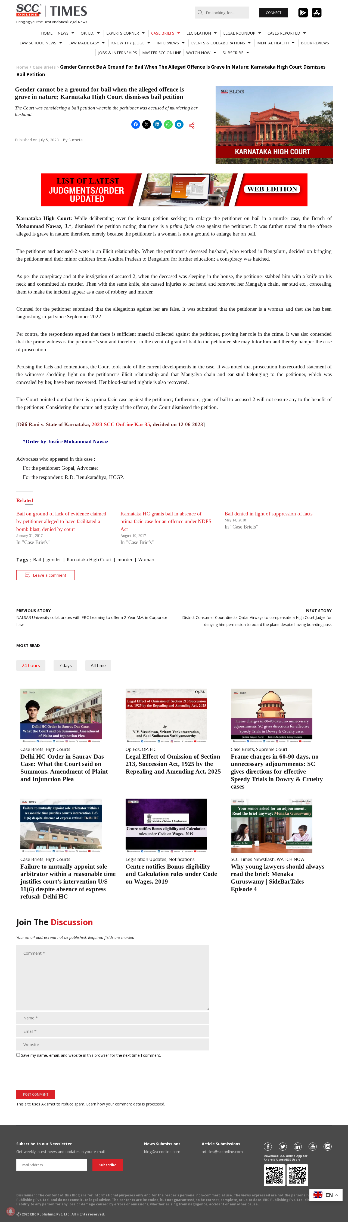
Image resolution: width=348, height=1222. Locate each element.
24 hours (31, 665)
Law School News (38, 42)
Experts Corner (122, 33)
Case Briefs (162, 33)
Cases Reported (284, 33)
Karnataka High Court (89, 560)
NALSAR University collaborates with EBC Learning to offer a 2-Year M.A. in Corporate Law (91, 617)
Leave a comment (49, 575)
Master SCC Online (161, 52)
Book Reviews (315, 42)
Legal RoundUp (239, 33)
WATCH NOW (198, 52)
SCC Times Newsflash (253, 859)
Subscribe (233, 52)
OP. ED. (87, 33)
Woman (146, 560)
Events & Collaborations (218, 42)
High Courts (58, 749)
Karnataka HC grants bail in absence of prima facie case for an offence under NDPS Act (166, 521)
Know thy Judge (127, 42)
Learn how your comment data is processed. (125, 1104)
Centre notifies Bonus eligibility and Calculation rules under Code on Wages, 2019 (171, 874)
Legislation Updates (146, 859)
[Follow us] (268, 1146)
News (63, 33)
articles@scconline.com (222, 1151)
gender (53, 560)
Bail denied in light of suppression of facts (268, 514)
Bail (37, 560)
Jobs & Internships (117, 52)
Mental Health (273, 42)
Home (46, 33)
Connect (273, 12)
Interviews (168, 42)
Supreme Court (271, 749)
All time (98, 665)
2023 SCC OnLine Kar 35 (121, 424)
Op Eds (133, 749)
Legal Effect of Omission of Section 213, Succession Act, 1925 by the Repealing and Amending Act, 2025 (173, 764)
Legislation (199, 33)
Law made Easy (84, 42)
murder (125, 560)
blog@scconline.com (162, 1151)
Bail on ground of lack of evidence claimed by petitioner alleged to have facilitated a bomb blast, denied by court (61, 521)
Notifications (182, 859)
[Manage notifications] (10, 1211)
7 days (65, 665)
